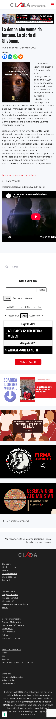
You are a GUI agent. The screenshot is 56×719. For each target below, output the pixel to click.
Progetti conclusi (10, 598)
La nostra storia (9, 573)
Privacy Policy (8, 680)
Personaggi (7, 628)
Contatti (6, 580)
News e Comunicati (11, 638)
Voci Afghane (8, 632)
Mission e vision (9, 567)
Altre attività (8, 601)
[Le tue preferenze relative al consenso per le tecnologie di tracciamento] (4, 714)
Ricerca (41, 290)
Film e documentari (11, 649)
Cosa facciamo (9, 591)
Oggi (24, 316)
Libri (4, 656)
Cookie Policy (8, 683)
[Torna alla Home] (28, 4)
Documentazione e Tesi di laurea (17, 662)
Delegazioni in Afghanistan (15, 604)
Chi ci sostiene (9, 577)
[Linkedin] (10, 56)
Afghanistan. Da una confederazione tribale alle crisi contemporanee (28, 540)
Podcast (6, 659)
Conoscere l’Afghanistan (13, 625)
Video (5, 653)
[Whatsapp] (15, 56)
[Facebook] (4, 56)
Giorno (28, 298)
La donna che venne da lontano (19, 175)
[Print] (20, 56)
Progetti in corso (10, 594)
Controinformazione (11, 619)
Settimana (17, 298)
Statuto (5, 570)
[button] (52, 4)
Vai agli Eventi (28, 362)
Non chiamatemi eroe (17, 521)
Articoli (5, 635)
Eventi (5, 607)
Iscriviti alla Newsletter (13, 677)
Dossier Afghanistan (11, 622)
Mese (7, 298)
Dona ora (6, 674)
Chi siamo (7, 564)
